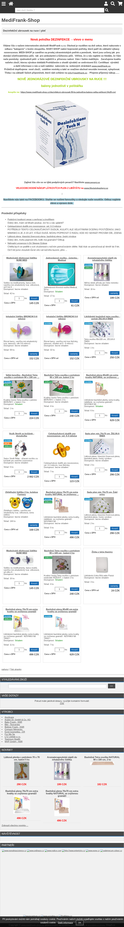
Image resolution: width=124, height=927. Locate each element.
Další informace (65, 923)
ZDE (62, 703)
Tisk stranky (15, 669)
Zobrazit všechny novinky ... (15, 825)
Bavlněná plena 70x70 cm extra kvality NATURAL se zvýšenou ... (62, 493)
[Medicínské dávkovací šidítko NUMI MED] (21, 272)
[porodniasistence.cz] (14, 850)
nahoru (5, 669)
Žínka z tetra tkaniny (102, 552)
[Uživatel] (106, 4)
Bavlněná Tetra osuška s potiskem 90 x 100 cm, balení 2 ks (62, 376)
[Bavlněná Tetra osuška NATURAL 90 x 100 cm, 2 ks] (102, 771)
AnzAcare (9, 717)
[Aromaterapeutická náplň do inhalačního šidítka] (62, 771)
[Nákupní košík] (120, 4)
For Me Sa (10, 734)
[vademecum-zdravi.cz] (111, 850)
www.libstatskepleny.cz (96, 188)
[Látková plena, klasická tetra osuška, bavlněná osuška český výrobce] (102, 329)
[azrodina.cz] (49, 916)
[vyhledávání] (112, 4)
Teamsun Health (12, 739)
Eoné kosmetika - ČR (15, 732)
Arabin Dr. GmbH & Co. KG (18, 720)
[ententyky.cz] (73, 850)
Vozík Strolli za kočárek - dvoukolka (21, 434)
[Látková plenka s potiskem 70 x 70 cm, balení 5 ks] (22, 771)
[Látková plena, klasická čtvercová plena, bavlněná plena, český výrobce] (102, 447)
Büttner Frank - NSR (14, 727)
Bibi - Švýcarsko (12, 724)
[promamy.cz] (65, 916)
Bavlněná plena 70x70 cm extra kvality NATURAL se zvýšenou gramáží (62, 793)
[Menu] (3, 4)
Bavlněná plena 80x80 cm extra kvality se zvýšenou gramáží (62, 610)
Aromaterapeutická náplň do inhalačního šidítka (102, 259)
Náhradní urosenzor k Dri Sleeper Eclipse (27, 243)
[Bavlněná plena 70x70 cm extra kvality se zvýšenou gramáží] (22, 804)
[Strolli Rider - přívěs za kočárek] (21, 448)
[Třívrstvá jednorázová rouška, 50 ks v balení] (61, 274)
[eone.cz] (93, 850)
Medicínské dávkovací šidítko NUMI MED (21, 259)
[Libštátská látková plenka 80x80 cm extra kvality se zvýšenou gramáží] (61, 623)
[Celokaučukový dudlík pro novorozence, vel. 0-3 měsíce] (61, 450)
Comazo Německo (13, 729)
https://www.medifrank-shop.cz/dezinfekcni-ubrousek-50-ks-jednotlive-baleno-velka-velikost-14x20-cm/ (68, 92)
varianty (114, 293)
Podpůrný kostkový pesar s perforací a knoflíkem (31, 219)
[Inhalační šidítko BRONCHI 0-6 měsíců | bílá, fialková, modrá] (21, 330)
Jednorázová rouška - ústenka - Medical (62, 259)
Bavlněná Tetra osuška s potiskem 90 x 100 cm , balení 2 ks (62, 552)
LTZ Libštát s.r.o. (13, 737)
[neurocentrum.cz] (31, 916)
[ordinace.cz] (35, 850)
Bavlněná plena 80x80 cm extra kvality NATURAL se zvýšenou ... (102, 376)
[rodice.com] (53, 850)
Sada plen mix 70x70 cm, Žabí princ (102, 493)
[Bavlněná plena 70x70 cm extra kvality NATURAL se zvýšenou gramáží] (62, 807)
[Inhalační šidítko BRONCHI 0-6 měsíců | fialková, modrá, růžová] (61, 330)
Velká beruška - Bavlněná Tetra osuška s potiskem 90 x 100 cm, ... (21, 376)
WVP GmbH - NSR (14, 741)
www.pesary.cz (92, 182)
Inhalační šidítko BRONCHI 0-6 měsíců (21, 317)
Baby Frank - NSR (13, 722)
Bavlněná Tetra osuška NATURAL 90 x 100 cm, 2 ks (102, 758)
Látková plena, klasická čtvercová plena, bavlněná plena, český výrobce (42, 236)
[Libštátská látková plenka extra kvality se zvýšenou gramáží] (21, 623)
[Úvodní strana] (11, 4)
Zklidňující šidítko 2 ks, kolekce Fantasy (21, 493)
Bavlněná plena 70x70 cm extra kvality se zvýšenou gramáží (22, 610)
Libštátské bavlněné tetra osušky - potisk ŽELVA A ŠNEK (102, 317)
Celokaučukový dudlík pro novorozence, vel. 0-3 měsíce (34, 226)
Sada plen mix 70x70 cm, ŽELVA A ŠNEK (102, 434)
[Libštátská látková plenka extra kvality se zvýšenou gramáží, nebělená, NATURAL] (101, 389)
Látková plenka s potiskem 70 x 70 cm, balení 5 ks (22, 758)
